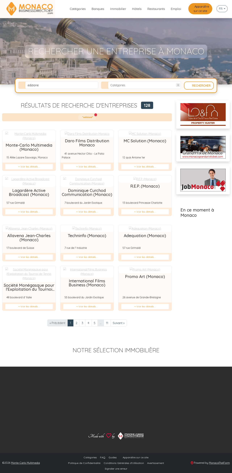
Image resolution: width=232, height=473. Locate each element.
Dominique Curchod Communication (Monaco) (87, 192)
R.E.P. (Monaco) (145, 186)
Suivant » (119, 323)
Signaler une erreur (116, 468)
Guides (113, 457)
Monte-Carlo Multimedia (25, 462)
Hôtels (137, 9)
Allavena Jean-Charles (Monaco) (29, 237)
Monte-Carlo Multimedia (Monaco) (29, 147)
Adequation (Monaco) (145, 235)
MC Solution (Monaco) (145, 140)
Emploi (176, 9)
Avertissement (155, 463)
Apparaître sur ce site (201, 9)
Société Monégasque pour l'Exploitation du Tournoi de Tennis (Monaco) (29, 289)
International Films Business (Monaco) (87, 282)
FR (221, 9)
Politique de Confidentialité (84, 463)
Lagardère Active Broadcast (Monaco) (29, 192)
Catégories (78, 9)
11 (107, 323)
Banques (98, 9)
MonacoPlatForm (219, 462)
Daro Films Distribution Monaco (87, 142)
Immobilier (118, 9)
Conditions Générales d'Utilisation (124, 463)
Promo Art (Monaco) (145, 276)
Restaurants (156, 9)
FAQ (102, 457)
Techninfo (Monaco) (87, 235)
